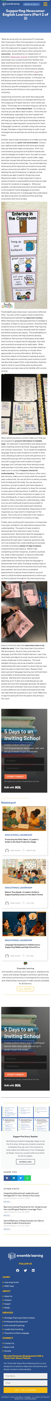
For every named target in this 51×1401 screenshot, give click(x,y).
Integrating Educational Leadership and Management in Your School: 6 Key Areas (22, 1194)
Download (25, 1162)
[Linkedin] (33, 1270)
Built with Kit (12, 787)
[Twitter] (25, 1270)
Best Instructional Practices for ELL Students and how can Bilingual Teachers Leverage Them (25, 1208)
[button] (7, 1178)
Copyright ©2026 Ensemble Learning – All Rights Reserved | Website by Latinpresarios (25, 1398)
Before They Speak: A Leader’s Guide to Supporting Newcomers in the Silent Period (24, 893)
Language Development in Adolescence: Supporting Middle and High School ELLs (22, 945)
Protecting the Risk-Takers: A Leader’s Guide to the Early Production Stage (21, 840)
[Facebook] (18, 1270)
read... (8, 1201)
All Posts (25, 989)
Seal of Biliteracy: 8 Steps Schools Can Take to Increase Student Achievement (24, 1221)
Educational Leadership (18, 835)
